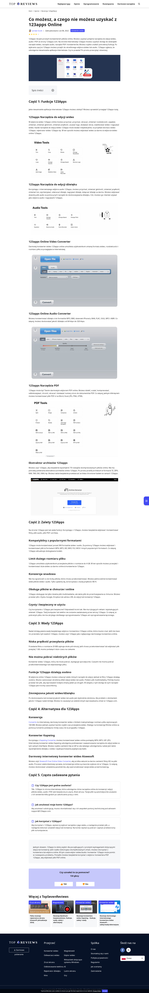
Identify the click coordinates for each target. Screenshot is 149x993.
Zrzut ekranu (35, 902)
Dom (30, 11)
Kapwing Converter (48, 740)
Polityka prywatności (99, 958)
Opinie (77, 4)
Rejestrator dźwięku (52, 971)
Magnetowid (58, 902)
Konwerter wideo (77, 31)
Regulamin (95, 962)
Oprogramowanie (91, 4)
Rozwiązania (108, 4)
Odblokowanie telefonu (53, 966)
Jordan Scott (37, 31)
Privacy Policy (97, 991)
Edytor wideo (69, 955)
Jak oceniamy (96, 966)
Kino (46, 975)
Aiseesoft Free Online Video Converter (55, 761)
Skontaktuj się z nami (99, 953)
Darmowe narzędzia (126, 4)
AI (65, 966)
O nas (93, 949)
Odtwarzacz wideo (51, 955)
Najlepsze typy (64, 4)
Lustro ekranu (70, 971)
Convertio (33, 722)
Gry (65, 975)
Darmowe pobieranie (19, 950)
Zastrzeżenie (96, 971)
